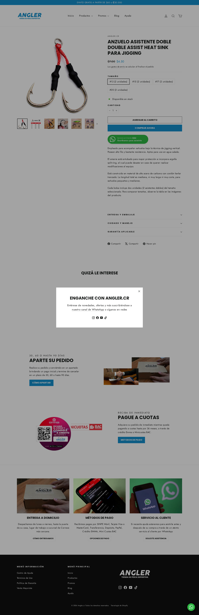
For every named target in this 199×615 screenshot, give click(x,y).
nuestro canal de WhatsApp (88, 309)
